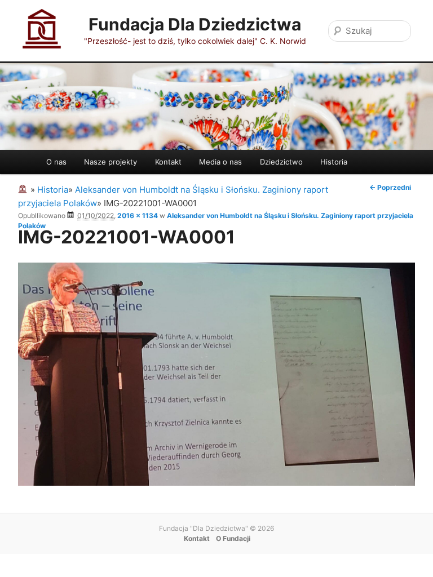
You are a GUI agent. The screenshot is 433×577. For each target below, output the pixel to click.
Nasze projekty (110, 161)
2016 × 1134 (137, 215)
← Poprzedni (390, 187)
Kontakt (168, 161)
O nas (56, 161)
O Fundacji (233, 538)
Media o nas (220, 161)
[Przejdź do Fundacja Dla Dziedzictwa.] (24, 189)
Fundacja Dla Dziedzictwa (195, 24)
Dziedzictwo (281, 161)
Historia (333, 161)
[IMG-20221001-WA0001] (216, 482)
